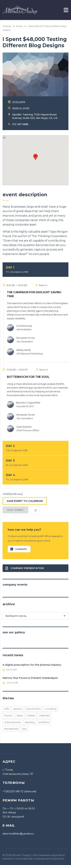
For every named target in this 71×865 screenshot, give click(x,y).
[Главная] (20, 9)
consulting (50, 708)
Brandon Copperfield (28, 402)
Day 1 (17, 269)
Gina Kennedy (24, 325)
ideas (20, 715)
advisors (17, 708)
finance (8, 715)
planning (29, 722)
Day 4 (17, 477)
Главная (7, 26)
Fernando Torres (25, 337)
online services (12, 722)
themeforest (11, 728)
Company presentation (27, 568)
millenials (44, 715)
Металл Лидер (21, 855)
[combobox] (35, 616)
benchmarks (34, 708)
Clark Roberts (24, 426)
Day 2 (16, 448)
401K (6, 708)
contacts (21, 549)
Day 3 (17, 462)
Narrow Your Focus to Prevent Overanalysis (30, 677)
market (31, 715)
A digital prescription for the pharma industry (32, 664)
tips (24, 728)
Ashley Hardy (23, 350)
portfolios (44, 722)
